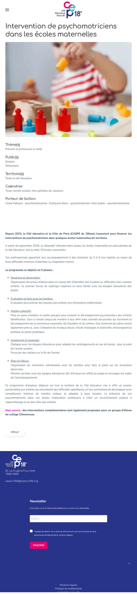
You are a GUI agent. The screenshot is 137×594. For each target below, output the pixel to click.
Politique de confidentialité (68, 588)
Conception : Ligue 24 (68, 592)
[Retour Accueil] (68, 10)
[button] (7, 10)
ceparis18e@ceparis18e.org (21, 481)
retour (15, 432)
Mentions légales (68, 585)
